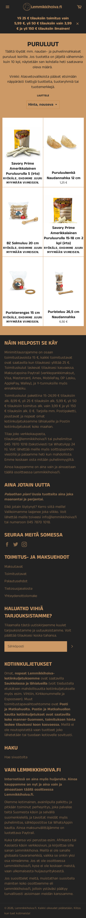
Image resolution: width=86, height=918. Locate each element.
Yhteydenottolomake (20, 596)
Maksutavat (13, 566)
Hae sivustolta (15, 757)
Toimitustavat (15, 574)
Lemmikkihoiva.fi (25, 908)
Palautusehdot (16, 581)
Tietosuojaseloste (18, 588)
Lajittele (43, 95)
